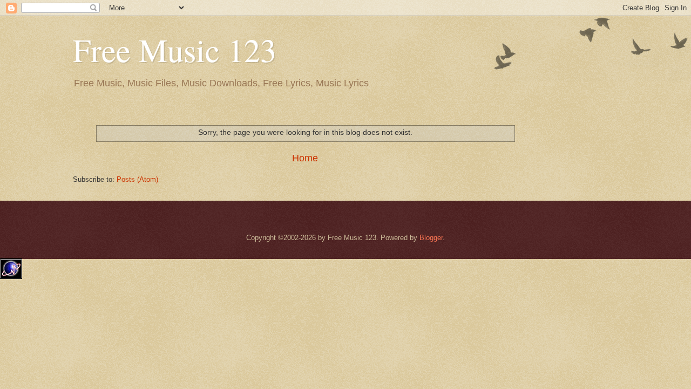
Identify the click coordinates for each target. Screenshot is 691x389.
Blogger (431, 238)
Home (305, 158)
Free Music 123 (174, 49)
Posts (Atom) (137, 179)
